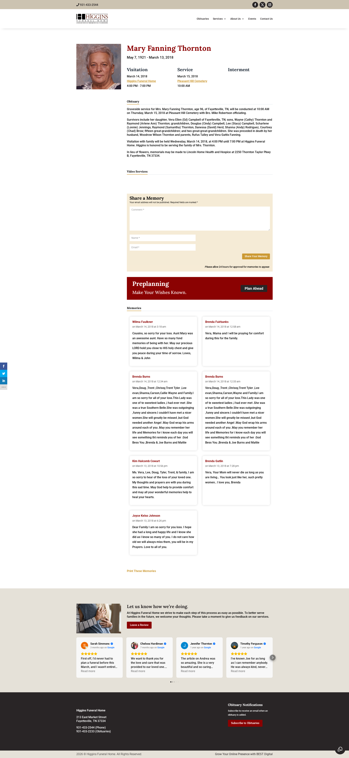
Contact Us (266, 18)
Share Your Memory (256, 256)
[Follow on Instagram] (270, 5)
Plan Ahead (254, 288)
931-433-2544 (88, 5)
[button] (76, 657)
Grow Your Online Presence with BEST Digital (244, 754)
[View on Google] (84, 645)
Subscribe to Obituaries (245, 723)
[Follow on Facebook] (255, 5)
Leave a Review (139, 625)
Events (252, 18)
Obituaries (203, 18)
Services (218, 18)
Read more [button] (88, 671)
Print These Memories (141, 571)
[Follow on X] (262, 5)
